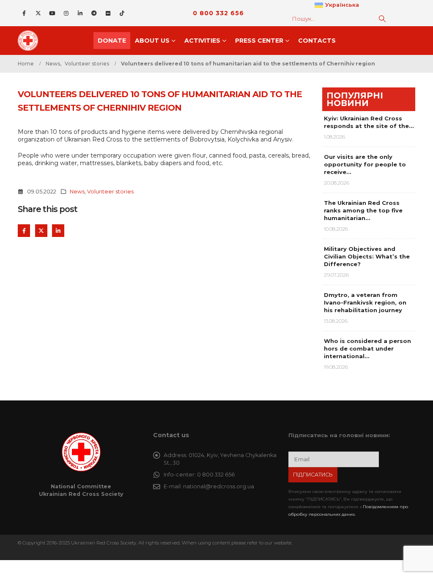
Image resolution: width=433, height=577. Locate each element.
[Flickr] (108, 13)
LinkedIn (58, 230)
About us (152, 40)
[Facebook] (24, 13)
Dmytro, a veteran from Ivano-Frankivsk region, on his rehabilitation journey (365, 302)
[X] (38, 13)
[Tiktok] (122, 13)
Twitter (41, 230)
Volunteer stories (110, 191)
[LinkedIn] (80, 13)
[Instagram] (66, 13)
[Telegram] (94, 13)
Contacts (317, 40)
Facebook (24, 230)
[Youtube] (52, 13)
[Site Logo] (30, 40)
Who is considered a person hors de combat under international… (367, 348)
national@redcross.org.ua (218, 486)
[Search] (382, 18)
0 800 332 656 (218, 13)
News (77, 191)
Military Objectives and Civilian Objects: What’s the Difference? (367, 256)
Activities (202, 40)
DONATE (112, 40)
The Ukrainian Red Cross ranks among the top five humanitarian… (363, 210)
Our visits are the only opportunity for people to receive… (365, 164)
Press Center (259, 40)
